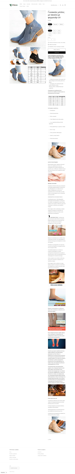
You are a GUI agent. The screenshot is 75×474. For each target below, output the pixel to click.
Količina (49, 37)
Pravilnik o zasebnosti (13, 453)
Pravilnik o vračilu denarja (13, 459)
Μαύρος (61, 24)
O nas (10, 451)
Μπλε (50, 24)
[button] (60, 5)
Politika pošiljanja (41, 453)
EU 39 (50, 32)
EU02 (12, 471)
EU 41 (59, 32)
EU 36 (50, 30)
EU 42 (50, 35)
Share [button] (50, 439)
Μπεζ (50, 26)
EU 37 (55, 30)
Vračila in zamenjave (12, 457)
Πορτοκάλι (55, 24)
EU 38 (59, 30)
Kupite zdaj (57, 52)
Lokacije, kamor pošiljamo (42, 455)
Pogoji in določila (12, 455)
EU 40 (55, 32)
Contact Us (39, 451)
